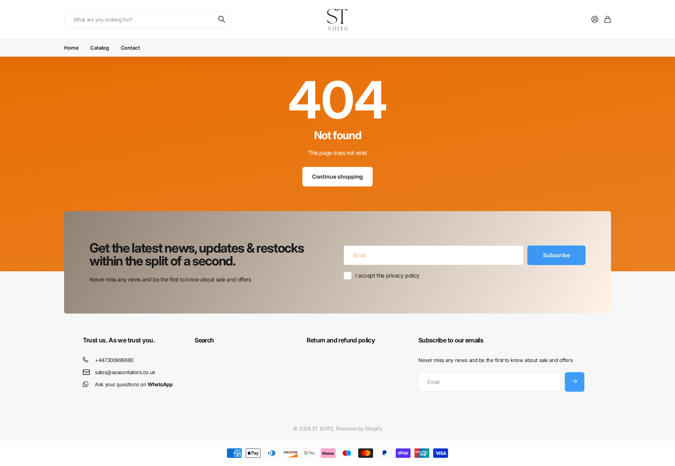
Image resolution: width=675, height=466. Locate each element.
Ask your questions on (133, 384)
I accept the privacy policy (387, 275)
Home (71, 48)
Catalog (99, 48)
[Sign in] (594, 19)
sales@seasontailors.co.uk (125, 372)
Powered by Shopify (359, 428)
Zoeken (222, 20)
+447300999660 (114, 360)
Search (204, 340)
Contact (130, 48)
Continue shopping (337, 176)
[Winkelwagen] (607, 19)
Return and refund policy (341, 340)
